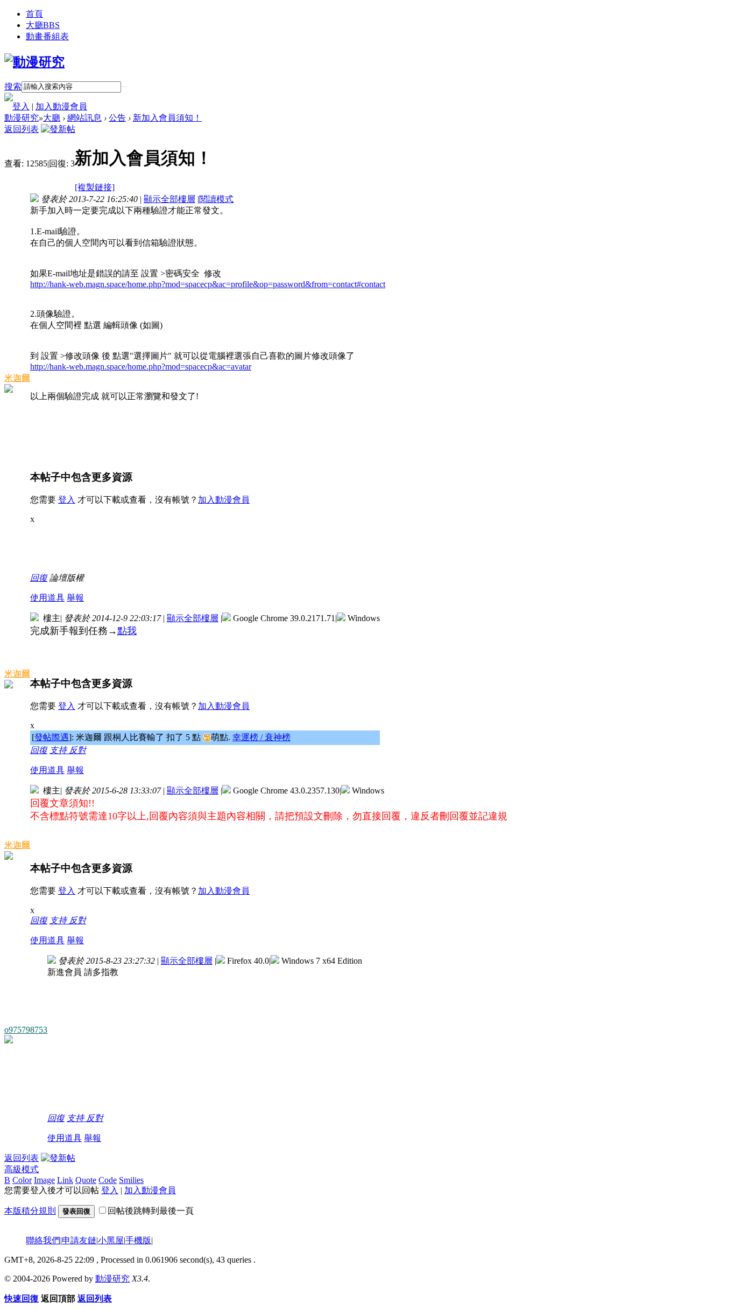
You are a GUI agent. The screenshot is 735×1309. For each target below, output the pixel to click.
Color (22, 1180)
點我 (127, 630)
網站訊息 (84, 117)
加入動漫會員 (61, 106)
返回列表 (21, 129)
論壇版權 (67, 577)
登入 (21, 106)
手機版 (138, 1240)
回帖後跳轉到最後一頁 (151, 1210)
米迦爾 (17, 377)
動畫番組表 (47, 36)
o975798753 (25, 1029)
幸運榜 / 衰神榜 (261, 737)
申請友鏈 (79, 1240)
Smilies (131, 1180)
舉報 (75, 597)
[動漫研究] (34, 62)
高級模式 (21, 1169)
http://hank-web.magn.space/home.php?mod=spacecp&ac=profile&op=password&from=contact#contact (207, 284)
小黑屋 (111, 1240)
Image (44, 1180)
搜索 (13, 86)
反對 (77, 750)
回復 (38, 577)
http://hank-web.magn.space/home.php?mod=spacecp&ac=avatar (140, 366)
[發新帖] (58, 129)
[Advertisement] (226, 548)
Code (107, 1180)
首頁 (34, 13)
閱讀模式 (216, 199)
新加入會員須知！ (167, 117)
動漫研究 (21, 117)
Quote (85, 1180)
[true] (124, 86)
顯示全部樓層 (169, 199)
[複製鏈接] (95, 187)
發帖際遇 (51, 737)
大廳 (43, 25)
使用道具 (47, 597)
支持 (59, 750)
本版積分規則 (30, 1210)
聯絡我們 (43, 1240)
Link (65, 1180)
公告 (117, 117)
